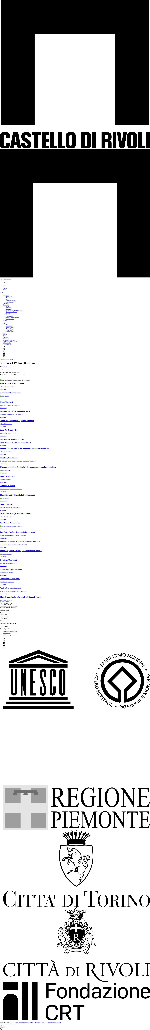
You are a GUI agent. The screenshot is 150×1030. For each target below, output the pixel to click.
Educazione (6, 306)
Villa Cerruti (9, 330)
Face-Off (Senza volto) (9, 430)
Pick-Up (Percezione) (8, 458)
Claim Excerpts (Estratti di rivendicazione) (17, 495)
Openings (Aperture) (8, 560)
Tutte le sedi (9, 326)
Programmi (6, 295)
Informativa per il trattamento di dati (24, 1022)
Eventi (7, 299)
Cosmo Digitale (10, 302)
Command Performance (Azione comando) (17, 421)
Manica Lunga (9, 328)
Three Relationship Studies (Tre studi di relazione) (20, 541)
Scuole (8, 314)
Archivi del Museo (10, 300)
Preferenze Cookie (39, 1022)
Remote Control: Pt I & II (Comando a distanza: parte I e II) (24, 448)
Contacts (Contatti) (7, 486)
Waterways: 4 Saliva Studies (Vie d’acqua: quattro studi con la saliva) (28, 467)
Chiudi (1, 292)
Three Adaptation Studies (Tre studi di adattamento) (21, 551)
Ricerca (5, 320)
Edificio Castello (10, 327)
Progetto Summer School (12, 317)
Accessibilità (6, 305)
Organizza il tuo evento (9, 340)
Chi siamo (5, 337)
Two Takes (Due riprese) (10, 523)
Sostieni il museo (7, 344)
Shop (4, 336)
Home (1, 359)
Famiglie (8, 313)
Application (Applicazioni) (10, 588)
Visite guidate (9, 316)
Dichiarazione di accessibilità (54, 1022)
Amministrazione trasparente (10, 341)
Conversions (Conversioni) (10, 393)
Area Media (6, 338)
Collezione (5, 303)
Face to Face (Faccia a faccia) (12, 439)
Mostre (8, 298)
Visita (4, 333)
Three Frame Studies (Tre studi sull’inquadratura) (20, 597)
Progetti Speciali (10, 319)
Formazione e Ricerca (11, 312)
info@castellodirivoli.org (6, 600)
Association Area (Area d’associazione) (15, 513)
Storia (4, 321)
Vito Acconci (7, 366)
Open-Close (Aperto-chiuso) (11, 569)
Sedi (4, 323)
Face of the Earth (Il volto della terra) (15, 411)
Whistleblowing (7, 343)
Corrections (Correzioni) (10, 579)
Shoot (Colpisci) (6, 402)
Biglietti (5, 334)
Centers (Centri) (6, 504)
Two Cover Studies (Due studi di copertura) (17, 532)
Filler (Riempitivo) (7, 476)
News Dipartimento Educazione (14, 310)
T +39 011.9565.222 (5, 602)
